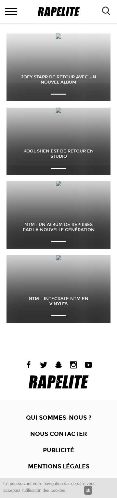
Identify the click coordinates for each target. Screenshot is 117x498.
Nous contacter (58, 434)
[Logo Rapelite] (59, 12)
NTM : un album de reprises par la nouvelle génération (59, 227)
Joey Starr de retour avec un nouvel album (58, 79)
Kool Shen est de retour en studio (58, 154)
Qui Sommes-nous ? (58, 417)
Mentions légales (58, 466)
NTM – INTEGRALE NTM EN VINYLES (58, 301)
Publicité (58, 450)
